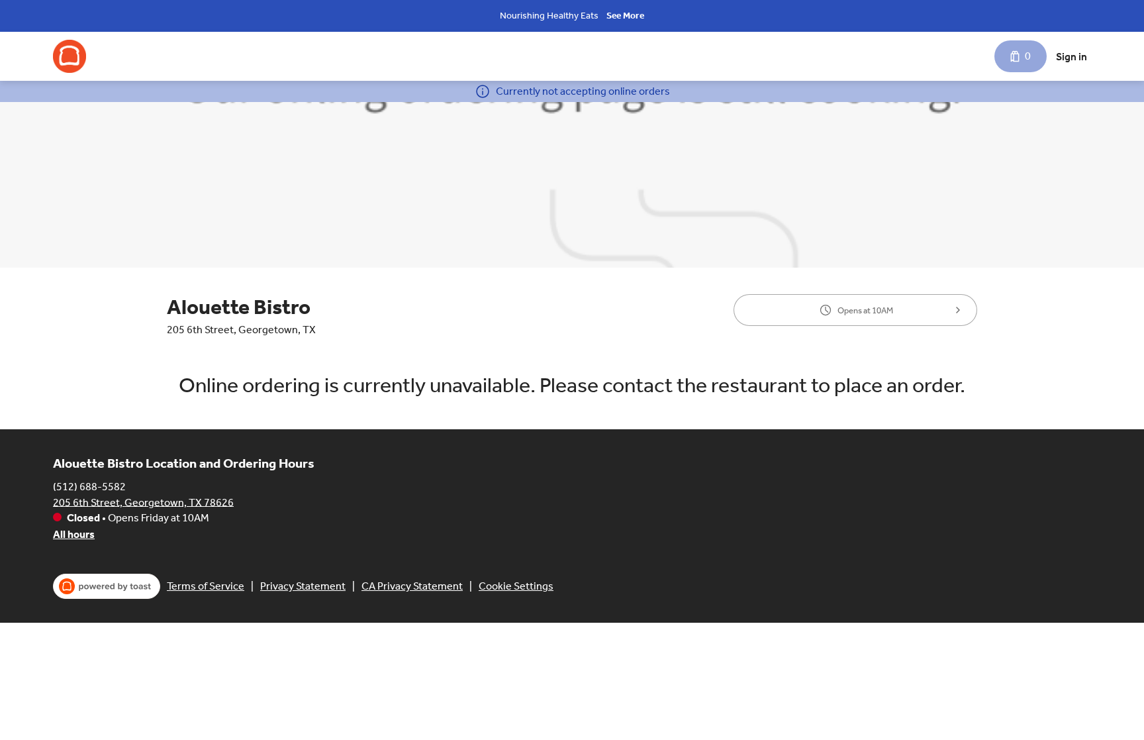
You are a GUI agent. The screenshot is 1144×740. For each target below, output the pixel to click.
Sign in (1071, 56)
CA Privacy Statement (412, 586)
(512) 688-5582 (89, 486)
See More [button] (625, 15)
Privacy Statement (303, 586)
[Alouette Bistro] (69, 56)
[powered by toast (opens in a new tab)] (106, 586)
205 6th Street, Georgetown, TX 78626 (143, 502)
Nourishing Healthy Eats (549, 15)
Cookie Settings (516, 586)
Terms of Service (205, 586)
